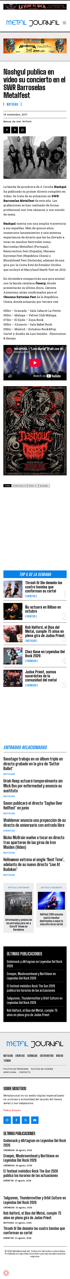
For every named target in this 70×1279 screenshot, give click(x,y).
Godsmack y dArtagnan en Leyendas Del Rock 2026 (34, 1142)
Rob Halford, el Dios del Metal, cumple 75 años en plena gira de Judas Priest (45, 631)
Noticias (31, 640)
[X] (14, 130)
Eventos (31, 596)
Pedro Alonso (12, 1110)
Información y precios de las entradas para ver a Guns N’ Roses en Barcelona (18, 924)
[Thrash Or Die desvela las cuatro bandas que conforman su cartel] (12, 589)
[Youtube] (35, 1120)
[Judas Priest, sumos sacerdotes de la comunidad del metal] (12, 678)
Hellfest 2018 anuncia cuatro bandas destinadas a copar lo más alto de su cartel (51, 919)
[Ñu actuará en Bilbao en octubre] (12, 611)
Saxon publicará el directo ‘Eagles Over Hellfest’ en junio (33, 805)
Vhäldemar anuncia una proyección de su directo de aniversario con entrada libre (34, 823)
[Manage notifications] (6, 1273)
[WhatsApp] (22, 130)
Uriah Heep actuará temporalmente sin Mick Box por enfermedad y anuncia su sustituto (33, 785)
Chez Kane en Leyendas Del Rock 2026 (45, 653)
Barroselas (19, 486)
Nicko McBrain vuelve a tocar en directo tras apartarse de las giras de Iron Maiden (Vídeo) (33, 842)
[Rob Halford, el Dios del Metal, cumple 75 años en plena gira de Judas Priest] (12, 633)
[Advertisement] (35, 530)
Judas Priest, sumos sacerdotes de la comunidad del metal (41, 676)
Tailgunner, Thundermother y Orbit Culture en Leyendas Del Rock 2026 (34, 1200)
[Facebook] (6, 130)
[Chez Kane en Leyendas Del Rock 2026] (12, 656)
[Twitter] (25, 1120)
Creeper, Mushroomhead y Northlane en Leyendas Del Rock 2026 (31, 1158)
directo (33, 486)
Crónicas (31, 661)
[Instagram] (7, 1120)
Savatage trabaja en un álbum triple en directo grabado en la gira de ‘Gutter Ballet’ (33, 763)
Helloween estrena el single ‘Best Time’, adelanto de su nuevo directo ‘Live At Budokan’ (33, 864)
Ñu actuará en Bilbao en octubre (43, 609)
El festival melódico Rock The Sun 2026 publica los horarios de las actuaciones (30, 1173)
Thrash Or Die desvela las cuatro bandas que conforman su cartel (43, 586)
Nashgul (44, 486)
